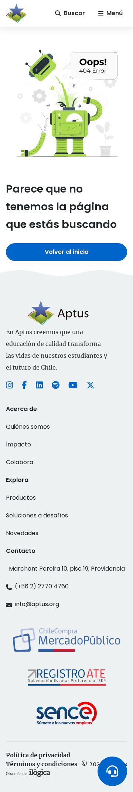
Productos (21, 497)
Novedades (22, 533)
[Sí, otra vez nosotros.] (28, 772)
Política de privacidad (38, 755)
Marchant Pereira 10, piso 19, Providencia (67, 568)
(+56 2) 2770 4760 (42, 586)
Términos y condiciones (41, 764)
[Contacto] (112, 771)
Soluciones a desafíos (37, 515)
